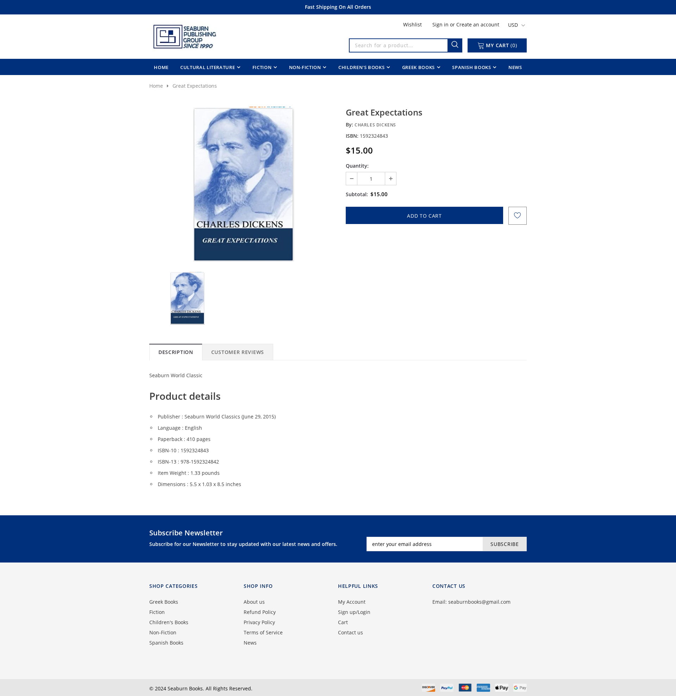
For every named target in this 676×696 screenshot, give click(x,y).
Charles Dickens (375, 125)
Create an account (477, 24)
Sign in (441, 24)
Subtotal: (357, 194)
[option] (243, 184)
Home (156, 85)
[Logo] (184, 35)
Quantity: (357, 165)
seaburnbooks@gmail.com (479, 601)
